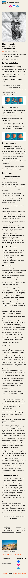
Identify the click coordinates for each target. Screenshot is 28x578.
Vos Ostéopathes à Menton (13, 2)
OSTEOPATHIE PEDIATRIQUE (11, 51)
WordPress (10, 573)
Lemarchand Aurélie (20, 516)
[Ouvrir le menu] (25, 2)
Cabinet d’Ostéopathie (9, 516)
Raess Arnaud (14, 518)
